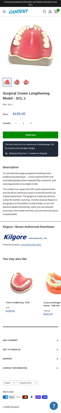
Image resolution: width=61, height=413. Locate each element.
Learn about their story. (31, 245)
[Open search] (44, 11)
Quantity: (7, 123)
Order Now (30, 135)
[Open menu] (4, 11)
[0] (56, 11)
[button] (54, 406)
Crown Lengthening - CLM (17, 302)
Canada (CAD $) (26, 383)
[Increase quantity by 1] (31, 123)
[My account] (50, 11)
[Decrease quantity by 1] (16, 123)
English (7, 383)
